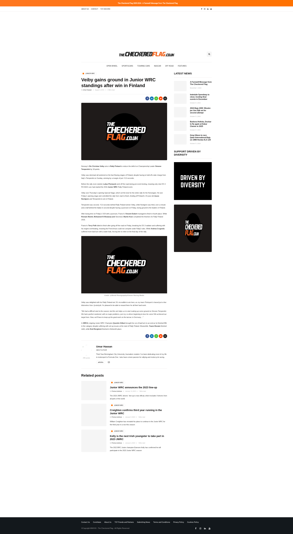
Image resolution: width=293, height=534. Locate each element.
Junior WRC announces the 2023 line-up (133, 387)
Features (182, 66)
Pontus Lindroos (117, 391)
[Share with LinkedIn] (152, 98)
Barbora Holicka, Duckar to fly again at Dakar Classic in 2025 (200, 124)
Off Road (169, 66)
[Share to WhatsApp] (156, 98)
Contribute (97, 522)
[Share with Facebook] (147, 98)
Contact (94, 9)
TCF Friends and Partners (124, 522)
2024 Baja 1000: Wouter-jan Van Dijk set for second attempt (200, 110)
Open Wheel (112, 66)
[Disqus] (124, 485)
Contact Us (85, 522)
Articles (100, 362)
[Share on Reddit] (161, 98)
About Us (85, 9)
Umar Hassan (87, 90)
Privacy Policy (178, 522)
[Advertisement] (146, 29)
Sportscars (127, 66)
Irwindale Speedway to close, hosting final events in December (199, 97)
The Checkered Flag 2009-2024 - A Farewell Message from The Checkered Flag (148, 3)
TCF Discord (105, 9)
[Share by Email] (165, 98)
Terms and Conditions (161, 522)
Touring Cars (143, 66)
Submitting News (143, 522)
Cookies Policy (193, 522)
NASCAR (157, 66)
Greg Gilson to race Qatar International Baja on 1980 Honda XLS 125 (200, 137)
